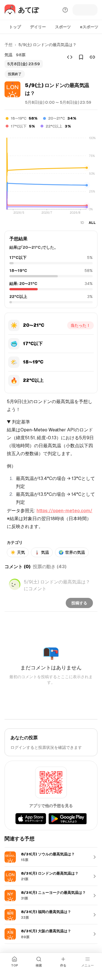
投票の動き (50, 566)
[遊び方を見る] (65, 10)
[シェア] (92, 57)
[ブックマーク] (81, 57)
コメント (18, 566)
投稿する (79, 603)
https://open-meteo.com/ (64, 510)
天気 (17, 552)
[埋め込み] (70, 57)
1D (82, 223)
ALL (92, 223)
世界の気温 (72, 552)
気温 (42, 552)
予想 (8, 44)
